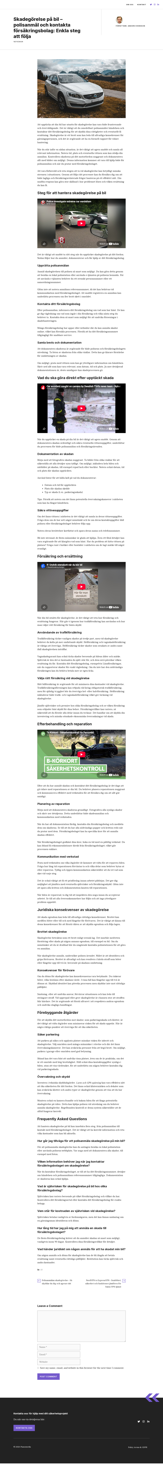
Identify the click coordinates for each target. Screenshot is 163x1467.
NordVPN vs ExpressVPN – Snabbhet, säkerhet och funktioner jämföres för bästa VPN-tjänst (103, 1283)
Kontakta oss (24, 1428)
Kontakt (141, 4)
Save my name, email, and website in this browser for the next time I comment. (82, 1368)
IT (42, 1270)
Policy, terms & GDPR (137, 1447)
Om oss (129, 4)
